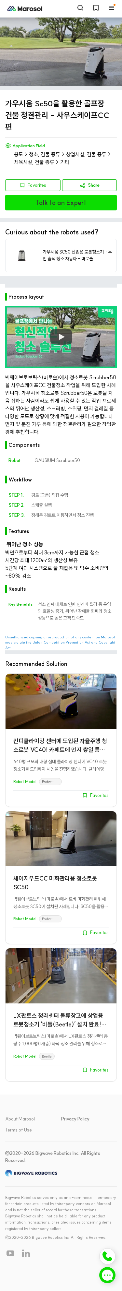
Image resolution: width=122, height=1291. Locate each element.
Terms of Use (18, 1130)
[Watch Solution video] (61, 337)
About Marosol (20, 1119)
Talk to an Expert (61, 202)
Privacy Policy (75, 1119)
